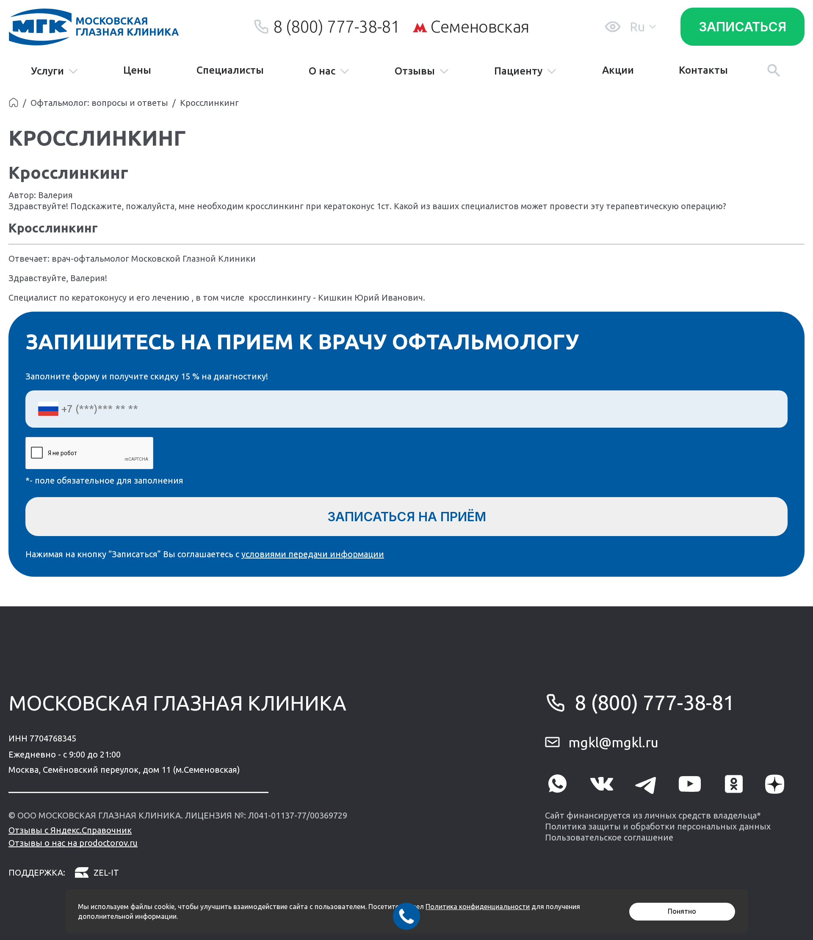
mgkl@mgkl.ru (613, 742)
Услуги (47, 71)
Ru (637, 26)
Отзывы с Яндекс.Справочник (70, 830)
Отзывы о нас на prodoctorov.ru (73, 843)
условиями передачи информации (312, 554)
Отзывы (415, 71)
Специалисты (230, 70)
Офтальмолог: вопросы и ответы (99, 103)
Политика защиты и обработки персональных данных (658, 826)
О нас (322, 71)
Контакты (703, 70)
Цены (137, 70)
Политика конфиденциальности (478, 906)
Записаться (742, 26)
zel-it (106, 872)
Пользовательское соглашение (609, 837)
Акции (618, 70)
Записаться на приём (406, 516)
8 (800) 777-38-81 (336, 26)
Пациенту (518, 71)
